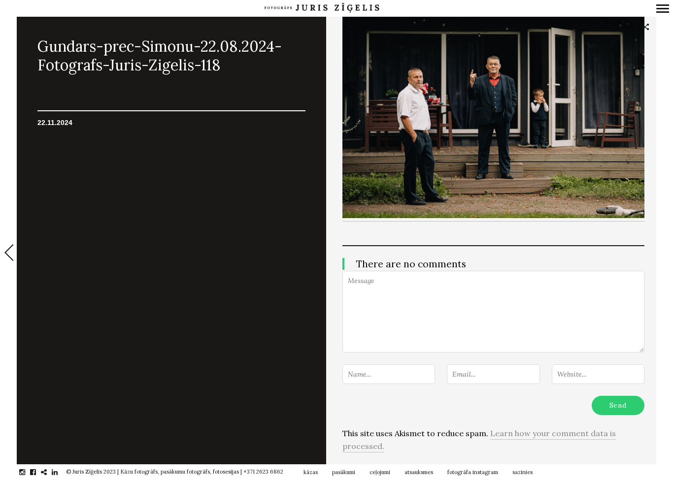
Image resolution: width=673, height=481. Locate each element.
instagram (27, 472)
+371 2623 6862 (263, 471)
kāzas (310, 472)
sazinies (522, 472)
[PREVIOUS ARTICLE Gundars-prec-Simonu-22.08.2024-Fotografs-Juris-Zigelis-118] (8, 253)
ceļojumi (380, 472)
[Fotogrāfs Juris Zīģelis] (321, 8)
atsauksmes (418, 472)
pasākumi (343, 472)
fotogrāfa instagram (472, 472)
